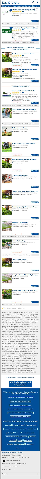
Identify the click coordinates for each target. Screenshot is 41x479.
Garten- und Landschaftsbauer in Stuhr (20, 401)
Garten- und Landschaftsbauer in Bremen (20, 405)
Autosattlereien (28, 440)
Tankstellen (8, 425)
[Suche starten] (33, 2)
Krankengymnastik (31, 425)
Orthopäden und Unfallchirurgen (15, 444)
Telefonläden (12, 440)
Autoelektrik (14, 429)
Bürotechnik (24, 436)
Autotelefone (32, 436)
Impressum (5, 457)
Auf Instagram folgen (21, 463)
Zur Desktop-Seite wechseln (9, 470)
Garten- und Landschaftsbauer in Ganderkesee (20, 397)
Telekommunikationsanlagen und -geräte (23, 433)
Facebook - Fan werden (8, 463)
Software (9, 433)
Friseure (35, 429)
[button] (37, 2)
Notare (22, 425)
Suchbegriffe (5, 455)
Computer (28, 429)
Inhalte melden (19, 455)
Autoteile (21, 429)
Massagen (6, 429)
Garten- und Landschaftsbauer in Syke (21, 416)
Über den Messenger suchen (9, 466)
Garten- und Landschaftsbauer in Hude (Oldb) (20, 409)
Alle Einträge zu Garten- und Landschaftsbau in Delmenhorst (20, 384)
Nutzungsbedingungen (15, 457)
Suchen (4, 474)
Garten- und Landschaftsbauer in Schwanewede (20, 413)
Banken (20, 440)
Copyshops (16, 425)
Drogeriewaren (20, 448)
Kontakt (12, 455)
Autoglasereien (30, 444)
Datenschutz (25, 457)
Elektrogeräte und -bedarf (12, 436)
